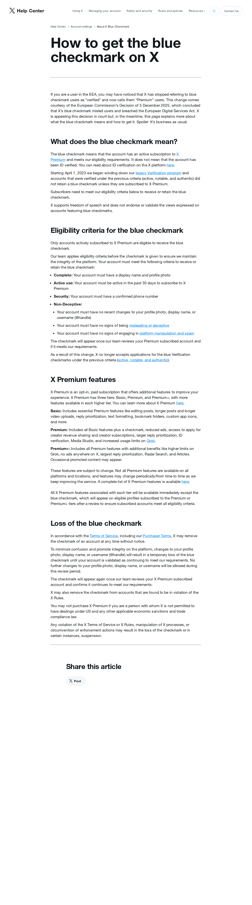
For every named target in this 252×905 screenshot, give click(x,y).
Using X (77, 11)
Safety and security (139, 11)
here (170, 165)
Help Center (58, 26)
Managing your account (105, 11)
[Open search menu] (214, 11)
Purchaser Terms (157, 535)
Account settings (81, 26)
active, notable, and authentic (143, 360)
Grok (151, 440)
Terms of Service (104, 535)
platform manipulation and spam (167, 333)
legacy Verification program (158, 173)
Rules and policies (170, 11)
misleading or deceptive (149, 325)
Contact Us (231, 11)
